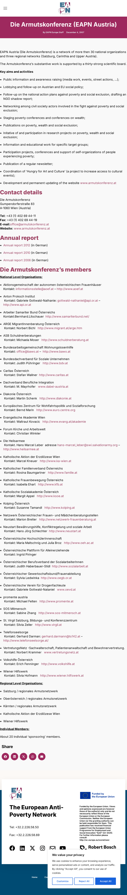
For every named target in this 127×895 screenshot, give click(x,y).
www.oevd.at (66, 589)
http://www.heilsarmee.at (21, 449)
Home (34, 877)
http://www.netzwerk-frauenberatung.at (67, 519)
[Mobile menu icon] (5, 8)
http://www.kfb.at (50, 484)
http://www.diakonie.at (55, 398)
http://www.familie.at (62, 472)
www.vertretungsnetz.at (61, 652)
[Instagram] (42, 848)
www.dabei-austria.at (53, 386)
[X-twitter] (32, 848)
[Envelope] (52, 848)
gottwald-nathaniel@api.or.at (77, 300)
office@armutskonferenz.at (29, 224)
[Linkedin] (22, 848)
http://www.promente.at (56, 601)
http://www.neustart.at (65, 531)
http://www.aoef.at (70, 289)
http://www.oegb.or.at (56, 578)
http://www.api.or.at (17, 304)
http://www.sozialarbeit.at (70, 566)
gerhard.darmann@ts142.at (61, 636)
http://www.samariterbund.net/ (67, 316)
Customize (62, 881)
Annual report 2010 (16, 252)
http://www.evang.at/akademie (64, 421)
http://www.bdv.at (55, 363)
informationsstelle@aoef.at (35, 289)
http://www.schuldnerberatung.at (65, 340)
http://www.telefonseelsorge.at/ (25, 640)
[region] (84, 868)
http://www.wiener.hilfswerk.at (62, 675)
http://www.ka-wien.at (55, 461)
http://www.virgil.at (48, 624)
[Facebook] (12, 848)
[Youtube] (62, 848)
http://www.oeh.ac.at (79, 543)
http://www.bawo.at (56, 351)
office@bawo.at (28, 351)
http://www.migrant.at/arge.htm (60, 328)
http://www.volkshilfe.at (58, 664)
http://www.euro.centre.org (55, 410)
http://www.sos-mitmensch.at (60, 613)
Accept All (105, 881)
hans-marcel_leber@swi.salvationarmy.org (87, 445)
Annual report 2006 (17, 260)
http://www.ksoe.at (50, 496)
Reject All (84, 881)
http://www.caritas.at (53, 375)
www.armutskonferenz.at (98, 183)
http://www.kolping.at (59, 507)
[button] (5, 756)
